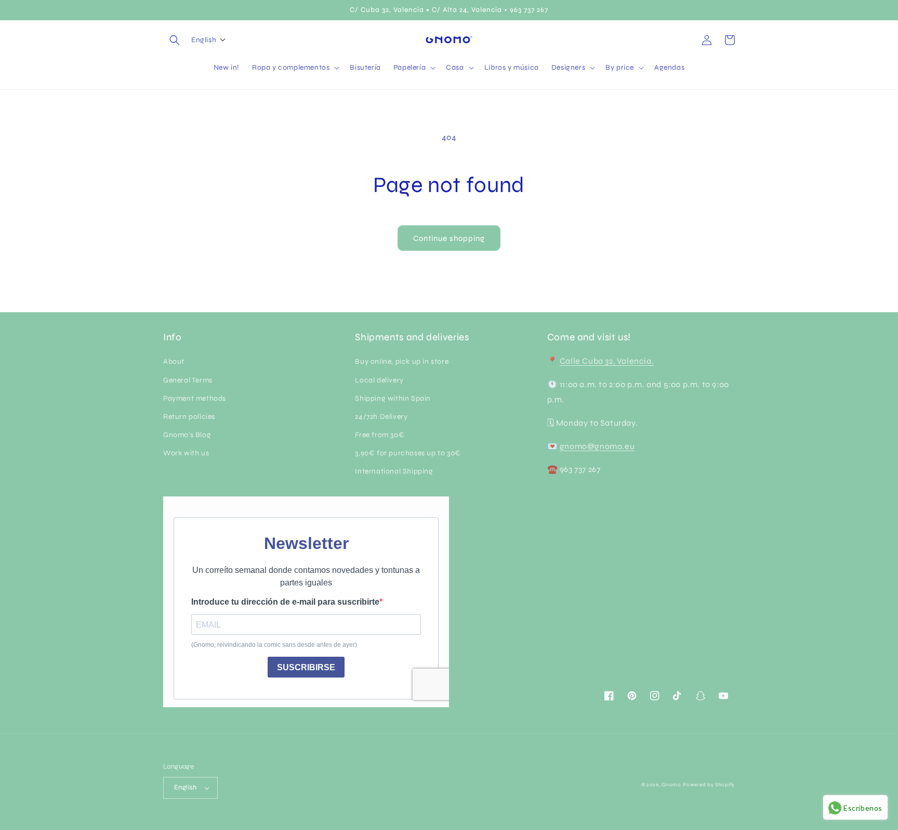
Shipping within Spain (393, 398)
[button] (174, 40)
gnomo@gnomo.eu (597, 446)
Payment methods (194, 398)
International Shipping (394, 471)
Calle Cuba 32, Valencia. (607, 361)
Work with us (186, 453)
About (173, 361)
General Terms (188, 380)
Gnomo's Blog (187, 434)
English (185, 787)
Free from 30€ (379, 434)
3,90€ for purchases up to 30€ (407, 453)
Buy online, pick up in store (401, 361)
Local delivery (379, 380)
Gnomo (671, 785)
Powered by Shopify (709, 785)
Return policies (189, 416)
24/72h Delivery (381, 416)
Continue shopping (449, 238)
